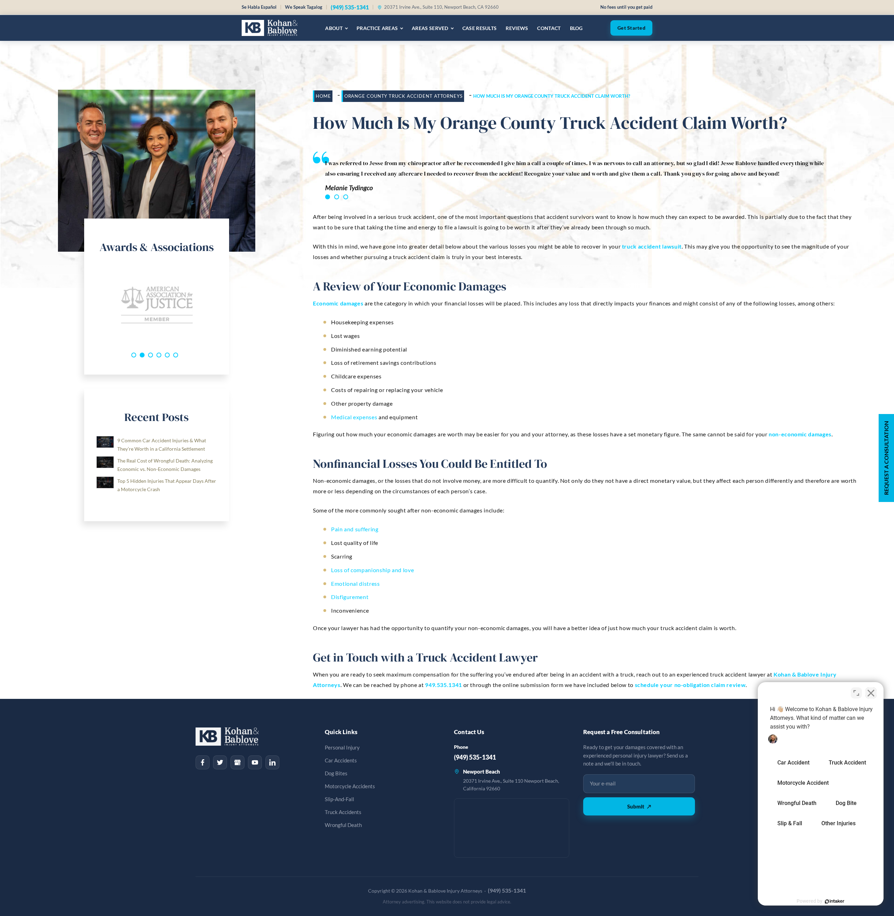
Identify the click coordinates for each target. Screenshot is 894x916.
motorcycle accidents (350, 786)
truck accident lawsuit (652, 246)
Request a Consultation (886, 458)
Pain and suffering (355, 529)
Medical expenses (354, 417)
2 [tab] (336, 196)
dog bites (336, 773)
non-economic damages (800, 434)
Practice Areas (377, 28)
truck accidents (343, 812)
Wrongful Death (343, 825)
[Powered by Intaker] (834, 901)
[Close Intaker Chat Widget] (871, 693)
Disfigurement (349, 596)
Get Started (631, 28)
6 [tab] (175, 355)
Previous (91, 304)
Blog (576, 28)
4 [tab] (158, 355)
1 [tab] (327, 196)
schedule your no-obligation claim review (690, 684)
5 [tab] (167, 355)
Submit (639, 806)
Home (323, 96)
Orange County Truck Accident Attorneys (403, 96)
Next (222, 304)
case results (479, 28)
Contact (548, 28)
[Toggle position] (856, 693)
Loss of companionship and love (372, 570)
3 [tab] (345, 196)
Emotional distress (355, 583)
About (334, 28)
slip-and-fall (339, 799)
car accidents (341, 760)
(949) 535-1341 (350, 7)
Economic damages (338, 303)
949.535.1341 (443, 684)
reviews (517, 28)
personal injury (342, 748)
